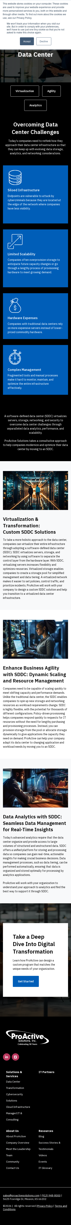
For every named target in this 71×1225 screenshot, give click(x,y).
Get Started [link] (26, 981)
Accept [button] (27, 41)
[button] (35, 490)
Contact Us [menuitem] (12, 1168)
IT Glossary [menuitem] (45, 1168)
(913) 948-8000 (51, 1195)
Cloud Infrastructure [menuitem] (18, 1107)
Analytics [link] (35, 105)
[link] (27, 1037)
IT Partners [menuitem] (46, 1072)
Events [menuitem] (43, 1161)
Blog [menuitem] (41, 1136)
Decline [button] (44, 41)
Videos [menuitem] (43, 1155)
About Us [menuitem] (12, 1131)
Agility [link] (51, 91)
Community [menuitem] (12, 1161)
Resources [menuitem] (46, 1131)
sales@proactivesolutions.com (21, 1195)
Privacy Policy (45, 1206)
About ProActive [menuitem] (16, 1136)
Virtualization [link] (25, 91)
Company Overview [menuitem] (17, 1142)
